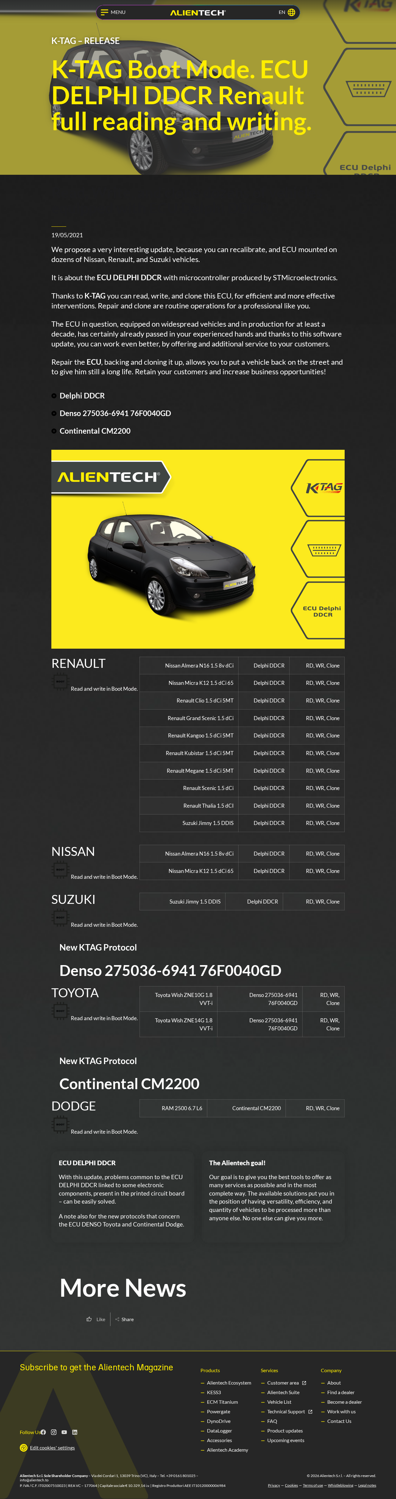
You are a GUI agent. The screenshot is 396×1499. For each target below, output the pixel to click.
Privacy (274, 1485)
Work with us (341, 1411)
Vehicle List (279, 1402)
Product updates (285, 1430)
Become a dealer (344, 1402)
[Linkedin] (75, 1432)
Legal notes (367, 1485)
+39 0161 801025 (181, 1475)
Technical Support (286, 1411)
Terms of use (313, 1485)
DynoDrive (218, 1421)
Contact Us (339, 1421)
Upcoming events (285, 1440)
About (334, 1382)
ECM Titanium (222, 1402)
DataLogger (219, 1430)
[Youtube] (64, 1432)
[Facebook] (43, 1432)
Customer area (283, 1382)
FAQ (272, 1421)
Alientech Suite (283, 1392)
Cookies (291, 1485)
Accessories (219, 1440)
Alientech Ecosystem (229, 1382)
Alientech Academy (227, 1450)
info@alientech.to (34, 1480)
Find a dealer (341, 1392)
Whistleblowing (340, 1485)
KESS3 (214, 1392)
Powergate (218, 1411)
